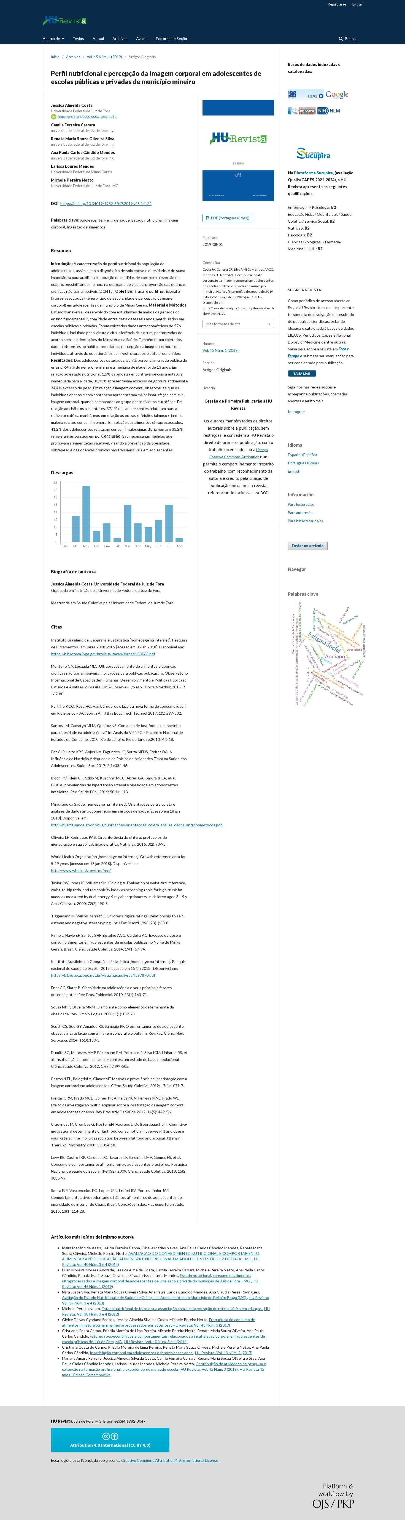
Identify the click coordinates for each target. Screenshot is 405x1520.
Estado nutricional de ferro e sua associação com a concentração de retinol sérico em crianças (182, 1308)
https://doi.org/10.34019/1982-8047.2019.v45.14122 (106, 203)
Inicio (55, 57)
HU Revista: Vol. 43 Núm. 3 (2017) (201, 1325)
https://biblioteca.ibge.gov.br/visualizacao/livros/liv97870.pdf (103, 975)
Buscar (350, 38)
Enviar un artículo (308, 546)
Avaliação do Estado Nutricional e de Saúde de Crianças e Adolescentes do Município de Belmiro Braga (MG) (154, 1297)
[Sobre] (302, 376)
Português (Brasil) (303, 462)
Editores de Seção (171, 38)
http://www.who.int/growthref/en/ (81, 870)
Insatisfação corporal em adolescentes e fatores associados (141, 1352)
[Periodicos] (302, 113)
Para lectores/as (301, 504)
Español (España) (302, 454)
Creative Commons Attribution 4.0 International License (170, 1460)
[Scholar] (337, 99)
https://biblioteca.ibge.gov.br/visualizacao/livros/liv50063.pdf (103, 653)
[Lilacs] (306, 99)
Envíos (78, 38)
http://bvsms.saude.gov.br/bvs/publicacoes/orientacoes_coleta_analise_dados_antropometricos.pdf (136, 824)
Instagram (297, 411)
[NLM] (328, 113)
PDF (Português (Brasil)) (229, 218)
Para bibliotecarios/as (305, 521)
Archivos (120, 38)
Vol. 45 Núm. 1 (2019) (104, 57)
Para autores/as (300, 512)
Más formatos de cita (223, 324)
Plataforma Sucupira (313, 173)
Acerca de (52, 38)
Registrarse (337, 4)
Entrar (357, 4)
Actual (98, 38)
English (294, 471)
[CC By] (110, 1451)
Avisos (141, 38)
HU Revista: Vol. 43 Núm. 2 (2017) (223, 1352)
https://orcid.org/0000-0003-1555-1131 (87, 117)
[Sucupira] (313, 162)
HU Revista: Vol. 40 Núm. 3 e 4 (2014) (156, 1341)
